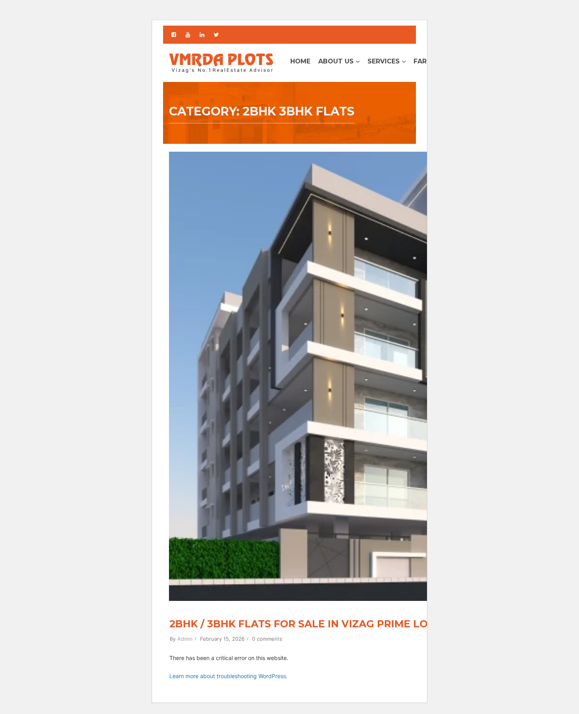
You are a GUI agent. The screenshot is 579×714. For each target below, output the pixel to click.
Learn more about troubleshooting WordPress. (228, 676)
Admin (185, 639)
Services (383, 61)
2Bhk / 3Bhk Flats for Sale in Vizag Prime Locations (321, 624)
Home (300, 61)
